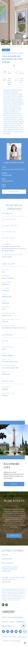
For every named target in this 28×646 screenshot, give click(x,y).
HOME (4, 617)
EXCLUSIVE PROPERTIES (14, 617)
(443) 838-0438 (7, 175)
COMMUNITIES (20, 622)
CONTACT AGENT (14, 191)
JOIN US (12, 622)
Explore (14, 484)
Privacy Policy (16, 640)
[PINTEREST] (20, 631)
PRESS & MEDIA (7, 626)
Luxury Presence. (22, 636)
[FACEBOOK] (3, 631)
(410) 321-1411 (6, 571)
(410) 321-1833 (6, 582)
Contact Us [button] (14, 535)
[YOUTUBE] (16, 631)
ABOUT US (5, 622)
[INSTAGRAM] (7, 631)
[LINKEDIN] (11, 631)
